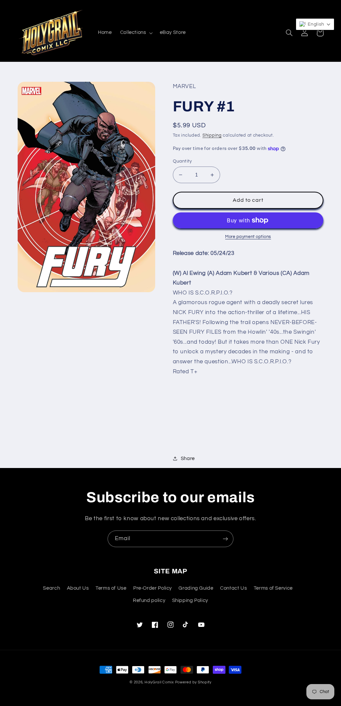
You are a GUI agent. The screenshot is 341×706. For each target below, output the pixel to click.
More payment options (248, 237)
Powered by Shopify (193, 682)
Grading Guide (195, 588)
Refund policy (149, 600)
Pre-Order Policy (152, 588)
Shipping (212, 135)
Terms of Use (111, 588)
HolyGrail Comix (159, 682)
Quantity (182, 161)
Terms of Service (273, 588)
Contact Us (233, 588)
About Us (78, 588)
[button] (136, 33)
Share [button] (188, 458)
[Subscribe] (225, 538)
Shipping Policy (190, 600)
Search (51, 588)
